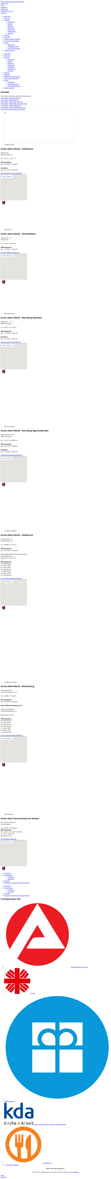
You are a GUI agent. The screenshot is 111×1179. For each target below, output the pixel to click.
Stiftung (6, 73)
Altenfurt (10, 63)
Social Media (8, 875)
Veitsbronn (11, 59)
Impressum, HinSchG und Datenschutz (17, 883)
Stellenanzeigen (9, 88)
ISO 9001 (3, 1177)
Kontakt (6, 57)
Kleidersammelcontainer (12, 76)
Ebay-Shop (11, 82)
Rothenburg (12, 69)
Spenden (7, 75)
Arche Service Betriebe (11, 78)
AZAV (2, 1175)
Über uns (7, 56)
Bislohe (10, 61)
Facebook (11, 879)
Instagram (11, 877)
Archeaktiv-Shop (13, 84)
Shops (6, 80)
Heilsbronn (11, 67)
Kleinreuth (11, 65)
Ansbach (10, 71)
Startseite (7, 54)
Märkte (76, 1172)
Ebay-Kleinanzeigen (14, 86)
